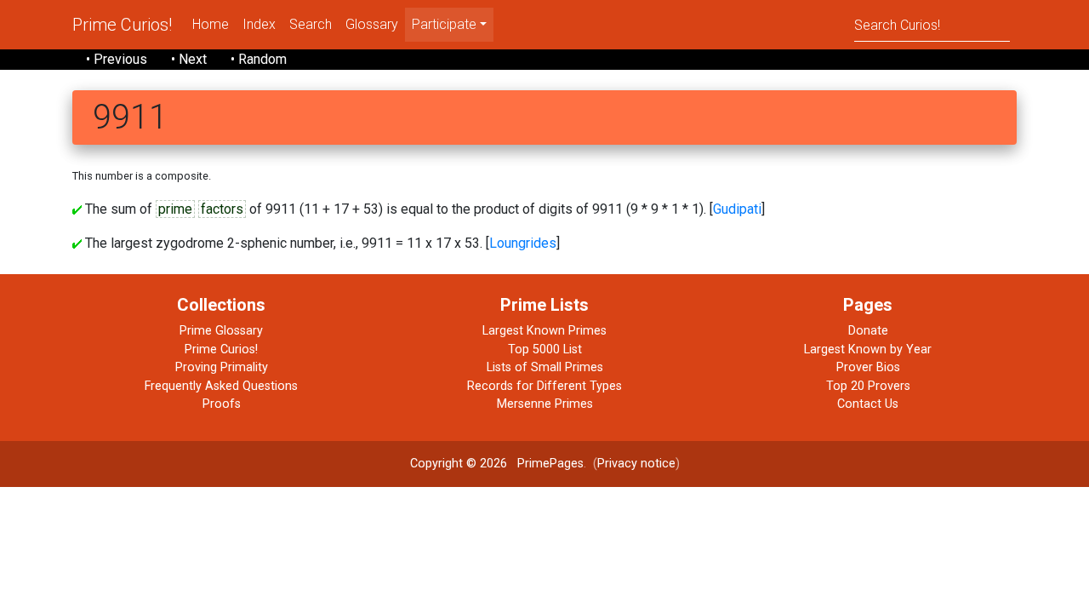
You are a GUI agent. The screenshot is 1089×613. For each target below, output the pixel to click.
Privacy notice (636, 463)
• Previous (116, 59)
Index (259, 24)
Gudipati (737, 209)
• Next (189, 59)
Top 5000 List (545, 349)
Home (210, 24)
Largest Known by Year (868, 349)
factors (222, 209)
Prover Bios (868, 367)
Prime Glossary (221, 331)
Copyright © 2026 (458, 463)
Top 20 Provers (868, 386)
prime (175, 209)
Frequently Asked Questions (221, 386)
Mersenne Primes (545, 404)
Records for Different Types (544, 386)
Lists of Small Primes (545, 367)
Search (310, 24)
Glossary (371, 24)
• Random (259, 59)
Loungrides (522, 243)
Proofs (221, 404)
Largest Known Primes (544, 331)
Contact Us (867, 404)
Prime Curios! (122, 24)
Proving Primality (221, 367)
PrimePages (550, 463)
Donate (868, 331)
